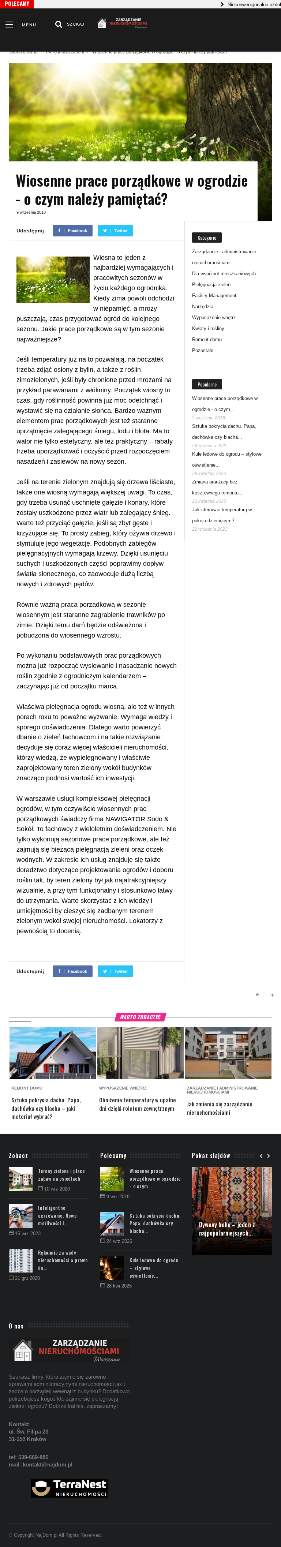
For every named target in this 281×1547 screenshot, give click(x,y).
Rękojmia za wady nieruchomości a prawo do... (63, 1260)
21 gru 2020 (27, 1278)
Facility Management (214, 295)
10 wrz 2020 (57, 1189)
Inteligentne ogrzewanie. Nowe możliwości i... (57, 1215)
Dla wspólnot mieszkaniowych (224, 273)
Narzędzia (202, 306)
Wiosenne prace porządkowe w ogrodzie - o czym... (155, 1178)
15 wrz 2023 (28, 1233)
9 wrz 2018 (118, 1196)
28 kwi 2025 (119, 1286)
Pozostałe (202, 350)
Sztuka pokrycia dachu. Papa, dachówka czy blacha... (155, 1223)
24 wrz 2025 (119, 1241)
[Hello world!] (232, 1171)
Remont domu (207, 339)
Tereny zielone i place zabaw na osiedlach (61, 1174)
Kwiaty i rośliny (208, 328)
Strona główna (23, 52)
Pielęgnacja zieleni (65, 52)
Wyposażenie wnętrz (214, 317)
